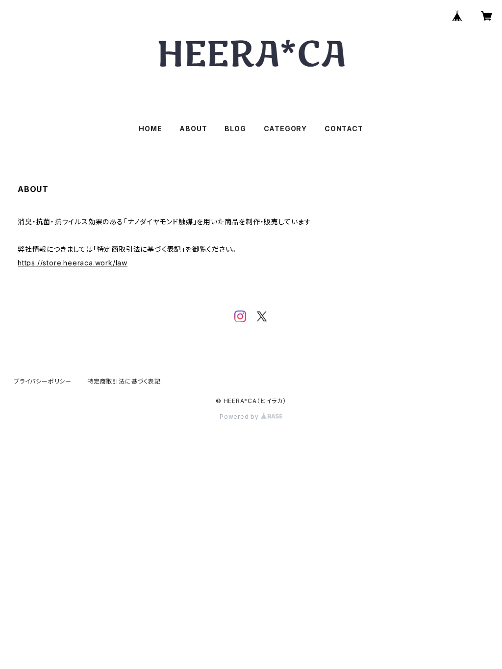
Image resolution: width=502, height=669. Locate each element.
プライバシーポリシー (43, 381)
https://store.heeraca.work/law (72, 263)
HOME (150, 128)
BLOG (235, 128)
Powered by (240, 416)
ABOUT (193, 128)
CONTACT (344, 128)
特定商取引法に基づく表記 (124, 381)
